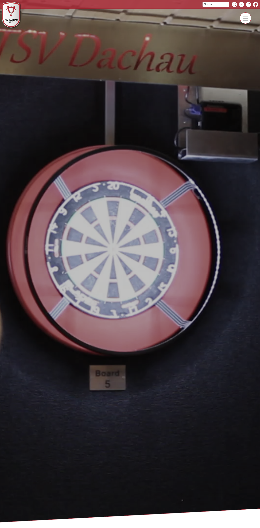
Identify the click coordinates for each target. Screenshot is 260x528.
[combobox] (216, 4)
